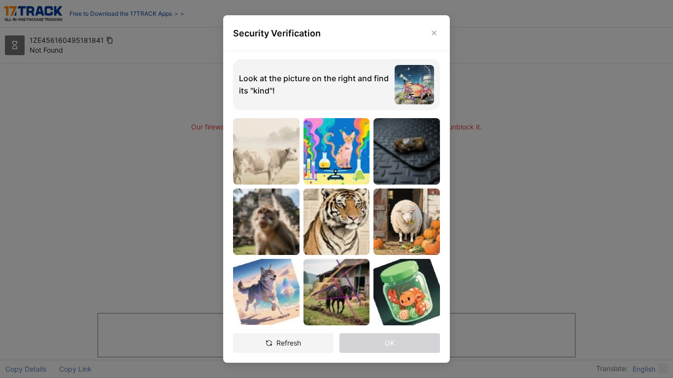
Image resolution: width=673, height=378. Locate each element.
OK (390, 343)
